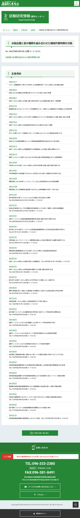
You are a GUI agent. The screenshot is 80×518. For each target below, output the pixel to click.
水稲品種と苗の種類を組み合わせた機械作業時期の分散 (22, 57)
